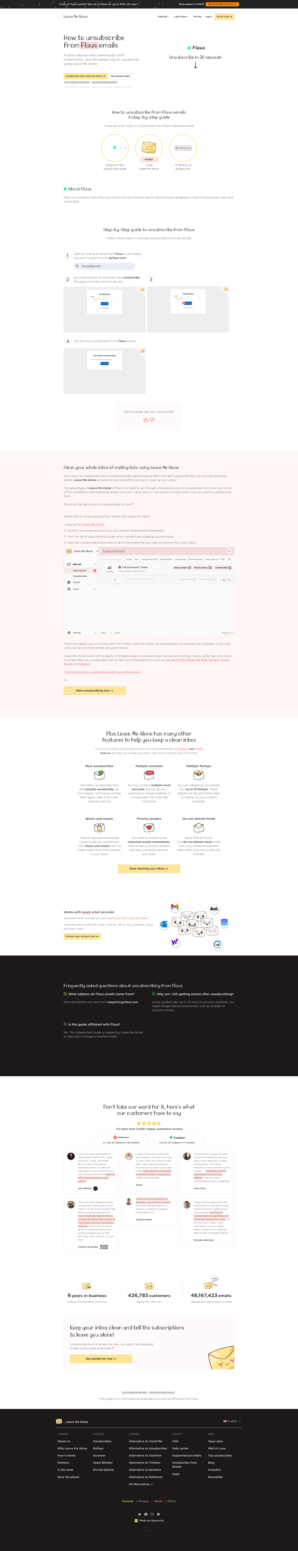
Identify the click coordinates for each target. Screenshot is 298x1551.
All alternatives (140, 1484)
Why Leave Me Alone (72, 1448)
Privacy (144, 1501)
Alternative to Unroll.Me (145, 1441)
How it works (66, 1455)
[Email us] (152, 1515)
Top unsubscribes (220, 1455)
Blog (211, 1462)
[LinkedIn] (158, 1515)
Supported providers (186, 1455)
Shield (199, 749)
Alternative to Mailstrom (146, 1477)
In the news (65, 1470)
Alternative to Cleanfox (145, 1455)
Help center (180, 1448)
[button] (164, 17)
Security (128, 1501)
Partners (63, 1462)
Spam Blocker (103, 1462)
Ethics (172, 1501)
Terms (158, 1501)
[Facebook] (145, 1515)
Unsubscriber (102, 1441)
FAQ (175, 1441)
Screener (99, 1455)
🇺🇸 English (230, 1421)
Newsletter (215, 1477)
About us (63, 1441)
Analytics (214, 1470)
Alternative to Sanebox (145, 1470)
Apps (176, 1474)
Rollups (184, 749)
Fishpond (83, 664)
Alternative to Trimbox (144, 1462)
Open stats (215, 1441)
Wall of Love (217, 1448)
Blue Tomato (210, 660)
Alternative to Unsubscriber (148, 1448)
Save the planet (68, 1477)
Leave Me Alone (76, 17)
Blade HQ (193, 660)
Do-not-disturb (103, 1470)
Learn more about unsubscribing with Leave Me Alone (102, 672)
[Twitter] (139, 1515)
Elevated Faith (175, 660)
